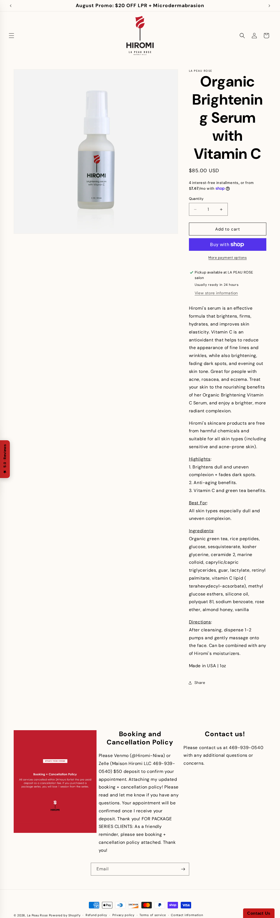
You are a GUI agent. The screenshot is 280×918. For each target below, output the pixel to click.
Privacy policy (123, 915)
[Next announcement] (269, 6)
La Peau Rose (37, 915)
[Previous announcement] (11, 6)
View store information (216, 292)
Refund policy (96, 915)
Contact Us (258, 913)
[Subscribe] (183, 869)
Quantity (196, 198)
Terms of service (152, 915)
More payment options (227, 257)
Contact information (187, 915)
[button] (11, 36)
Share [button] (199, 682)
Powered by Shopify (65, 915)
